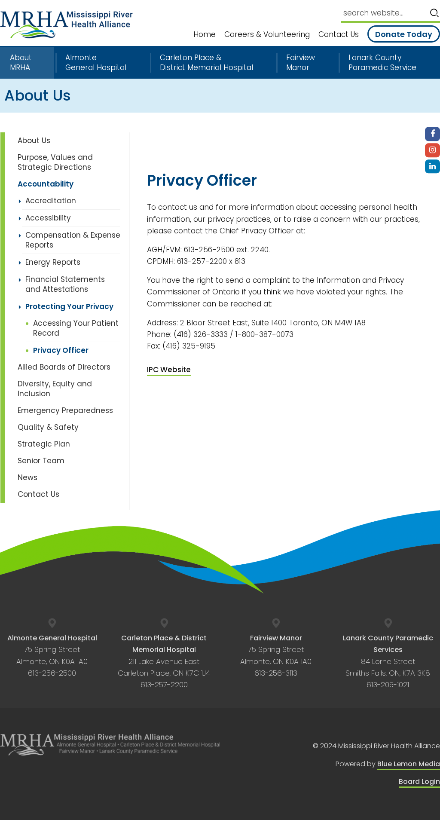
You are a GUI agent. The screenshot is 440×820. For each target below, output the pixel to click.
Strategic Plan (44, 444)
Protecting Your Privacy (69, 306)
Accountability (45, 184)
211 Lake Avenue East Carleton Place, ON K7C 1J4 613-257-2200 (164, 661)
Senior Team (41, 461)
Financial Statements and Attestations (65, 284)
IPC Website (169, 369)
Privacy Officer (61, 350)
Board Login (419, 781)
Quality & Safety (48, 427)
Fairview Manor (300, 63)
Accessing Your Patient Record (76, 328)
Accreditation (50, 201)
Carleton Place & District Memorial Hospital (206, 63)
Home (204, 35)
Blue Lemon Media (408, 764)
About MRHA (21, 63)
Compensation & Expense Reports (72, 240)
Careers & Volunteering (267, 35)
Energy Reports (52, 262)
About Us (34, 140)
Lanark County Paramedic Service (382, 63)
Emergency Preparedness (65, 410)
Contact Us (338, 35)
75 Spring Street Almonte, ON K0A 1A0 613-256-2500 (52, 655)
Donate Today (403, 34)
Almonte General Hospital (95, 63)
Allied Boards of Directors (64, 367)
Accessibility (48, 218)
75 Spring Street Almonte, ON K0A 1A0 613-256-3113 (276, 655)
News (27, 477)
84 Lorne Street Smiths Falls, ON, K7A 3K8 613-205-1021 (388, 661)
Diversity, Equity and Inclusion (55, 389)
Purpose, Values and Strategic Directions (55, 162)
